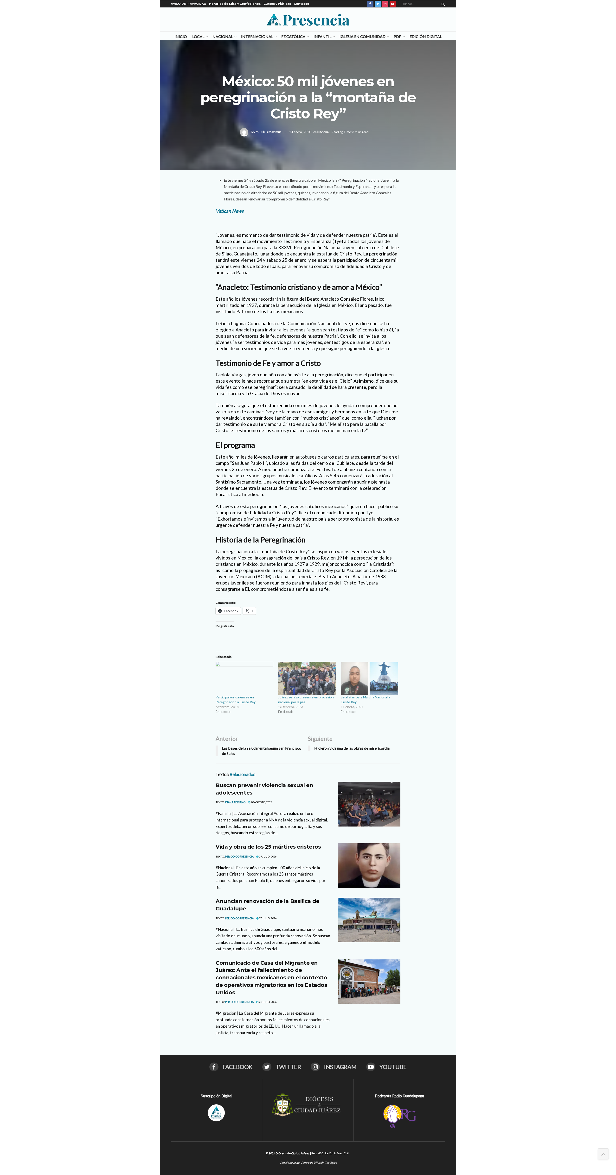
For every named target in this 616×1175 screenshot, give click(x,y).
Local (198, 36)
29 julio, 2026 (267, 856)
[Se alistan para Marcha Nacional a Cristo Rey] (369, 678)
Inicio (180, 36)
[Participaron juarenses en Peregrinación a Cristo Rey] (244, 678)
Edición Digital (426, 36)
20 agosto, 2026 (261, 802)
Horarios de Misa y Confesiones (235, 4)
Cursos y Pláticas (277, 4)
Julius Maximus (270, 132)
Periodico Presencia (239, 856)
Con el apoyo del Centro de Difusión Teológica (308, 1162)
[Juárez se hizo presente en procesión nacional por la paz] (307, 678)
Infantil (322, 36)
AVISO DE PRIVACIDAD (188, 4)
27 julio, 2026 (267, 918)
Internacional (257, 36)
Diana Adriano (235, 802)
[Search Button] (442, 3)
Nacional (222, 36)
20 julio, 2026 (267, 1001)
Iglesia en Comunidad (362, 36)
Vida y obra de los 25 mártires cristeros (268, 847)
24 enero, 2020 (300, 132)
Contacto (301, 4)
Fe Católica (293, 36)
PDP (397, 36)
